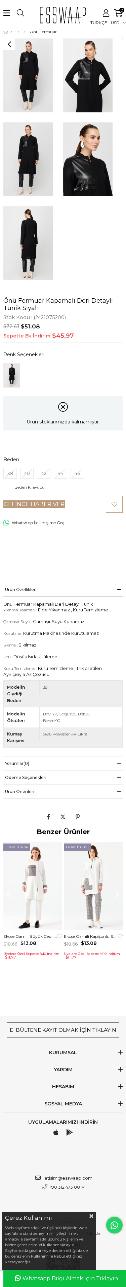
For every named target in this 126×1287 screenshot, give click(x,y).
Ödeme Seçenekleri (25, 777)
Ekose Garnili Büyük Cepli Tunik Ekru (30, 936)
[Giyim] (18, 31)
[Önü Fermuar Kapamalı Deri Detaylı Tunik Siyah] (12, 375)
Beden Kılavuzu (29, 487)
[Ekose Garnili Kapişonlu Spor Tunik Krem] (93, 886)
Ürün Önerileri (19, 791)
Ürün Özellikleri (21, 589)
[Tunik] (24, 31)
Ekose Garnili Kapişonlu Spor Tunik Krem (91, 936)
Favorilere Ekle (59, 936)
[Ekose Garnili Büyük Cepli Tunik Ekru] (32, 886)
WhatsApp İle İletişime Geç (38, 522)
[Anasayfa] (11, 31)
